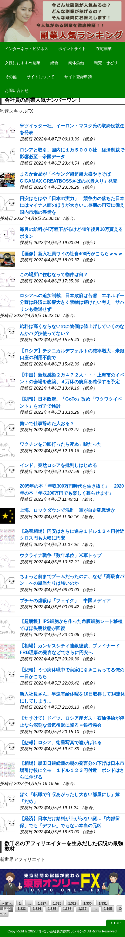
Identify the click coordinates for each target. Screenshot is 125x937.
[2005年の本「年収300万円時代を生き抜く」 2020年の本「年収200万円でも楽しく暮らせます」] (7, 491)
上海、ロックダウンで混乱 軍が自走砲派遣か (67, 510)
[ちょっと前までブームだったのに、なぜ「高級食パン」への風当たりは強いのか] (7, 581)
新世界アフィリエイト (23, 859)
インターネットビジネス (26, 48)
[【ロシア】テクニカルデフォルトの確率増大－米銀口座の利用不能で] (7, 355)
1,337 (82, 908)
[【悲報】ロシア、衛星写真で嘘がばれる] (7, 747)
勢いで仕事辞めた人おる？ (47, 423)
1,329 (72, 903)
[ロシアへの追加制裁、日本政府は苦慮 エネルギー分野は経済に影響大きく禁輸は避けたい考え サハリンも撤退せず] (7, 300)
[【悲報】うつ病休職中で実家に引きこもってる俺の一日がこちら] (7, 674)
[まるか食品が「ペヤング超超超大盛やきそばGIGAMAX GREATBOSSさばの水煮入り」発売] (7, 179)
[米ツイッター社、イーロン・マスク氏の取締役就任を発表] (7, 130)
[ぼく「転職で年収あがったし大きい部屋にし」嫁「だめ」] (7, 799)
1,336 (67, 908)
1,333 (22, 908)
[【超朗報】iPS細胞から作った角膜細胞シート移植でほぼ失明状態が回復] (7, 626)
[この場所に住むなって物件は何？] (7, 279)
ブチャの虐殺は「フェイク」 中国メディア (65, 600)
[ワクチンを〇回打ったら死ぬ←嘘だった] (7, 449)
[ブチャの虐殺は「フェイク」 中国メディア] (7, 605)
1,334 (37, 908)
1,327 (42, 903)
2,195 (108, 908)
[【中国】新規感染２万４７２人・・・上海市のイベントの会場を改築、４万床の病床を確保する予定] (7, 380)
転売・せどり (106, 62)
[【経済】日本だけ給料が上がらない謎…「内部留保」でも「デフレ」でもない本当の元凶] (7, 823)
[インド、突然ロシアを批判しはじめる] (7, 470)
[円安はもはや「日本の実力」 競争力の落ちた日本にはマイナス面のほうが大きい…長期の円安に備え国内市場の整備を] (7, 203)
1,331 (103, 903)
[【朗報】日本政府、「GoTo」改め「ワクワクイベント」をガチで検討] (7, 404)
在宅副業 (104, 48)
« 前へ (7, 903)
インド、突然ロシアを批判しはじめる (58, 465)
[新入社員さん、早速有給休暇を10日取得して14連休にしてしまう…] (7, 699)
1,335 (52, 908)
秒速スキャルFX (16, 111)
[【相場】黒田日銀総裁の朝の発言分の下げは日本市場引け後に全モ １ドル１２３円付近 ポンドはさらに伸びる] (7, 768)
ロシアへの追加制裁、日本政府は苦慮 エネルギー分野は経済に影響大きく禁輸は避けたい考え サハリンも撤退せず (72, 302)
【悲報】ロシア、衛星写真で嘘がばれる (61, 742)
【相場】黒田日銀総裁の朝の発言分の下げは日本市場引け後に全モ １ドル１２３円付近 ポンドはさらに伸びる (72, 770)
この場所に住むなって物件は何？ (54, 274)
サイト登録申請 (78, 76)
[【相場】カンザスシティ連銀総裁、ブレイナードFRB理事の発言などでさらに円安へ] (7, 650)
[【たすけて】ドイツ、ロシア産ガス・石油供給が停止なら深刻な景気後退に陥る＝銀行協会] (7, 723)
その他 (11, 76)
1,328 (57, 903)
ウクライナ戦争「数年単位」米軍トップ (61, 555)
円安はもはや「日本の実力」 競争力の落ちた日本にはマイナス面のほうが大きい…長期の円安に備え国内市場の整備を (72, 205)
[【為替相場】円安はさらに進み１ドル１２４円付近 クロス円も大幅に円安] (7, 536)
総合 (54, 62)
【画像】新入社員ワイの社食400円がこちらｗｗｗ (71, 253)
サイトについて (40, 76)
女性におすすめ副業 (22, 62)
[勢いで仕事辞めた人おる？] (7, 428)
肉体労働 (76, 62)
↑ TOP (115, 923)
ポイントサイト (72, 48)
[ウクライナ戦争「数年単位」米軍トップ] (7, 560)
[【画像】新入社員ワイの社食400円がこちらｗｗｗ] (7, 258)
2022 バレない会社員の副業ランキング (57, 931)
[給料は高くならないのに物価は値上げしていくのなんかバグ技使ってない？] (7, 331)
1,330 (87, 903)
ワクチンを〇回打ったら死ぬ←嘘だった (61, 444)
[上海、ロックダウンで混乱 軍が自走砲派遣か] (7, 515)
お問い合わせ (17, 90)
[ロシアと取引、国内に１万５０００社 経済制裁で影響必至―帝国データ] (7, 155)
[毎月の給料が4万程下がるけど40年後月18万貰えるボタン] (7, 234)
